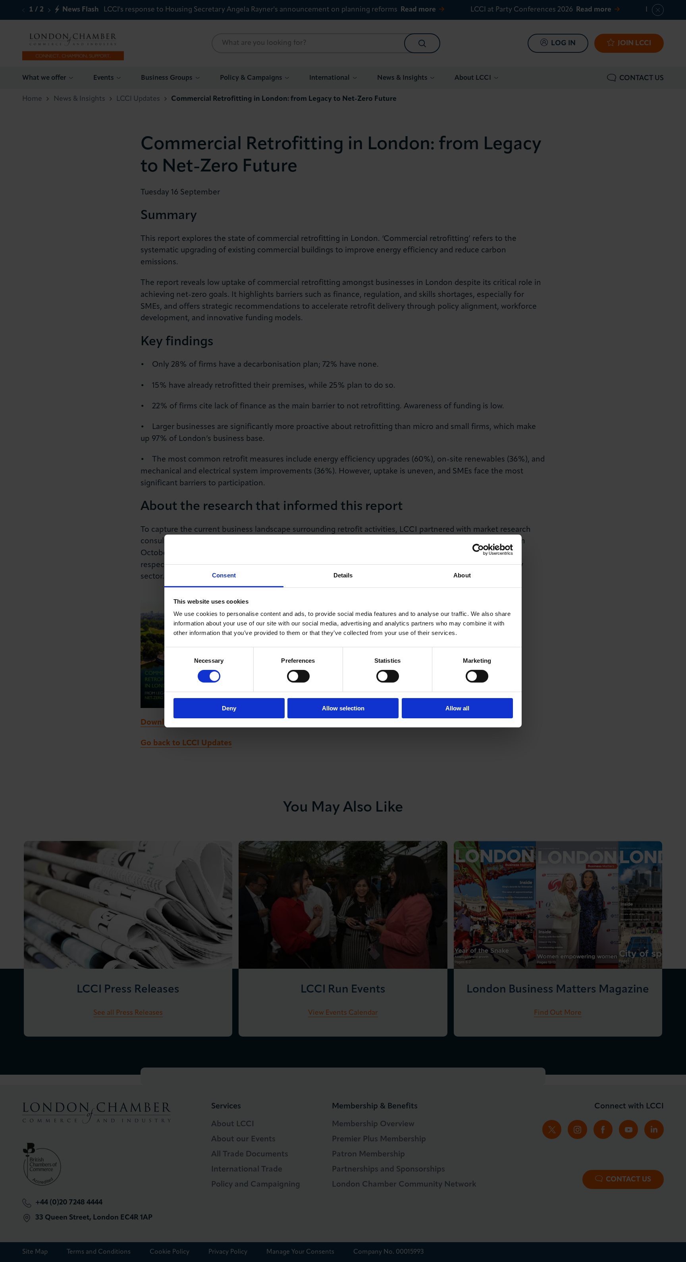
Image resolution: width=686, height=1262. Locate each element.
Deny (229, 708)
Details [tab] (343, 575)
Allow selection (343, 708)
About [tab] (462, 575)
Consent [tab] (224, 575)
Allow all (457, 708)
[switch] (298, 676)
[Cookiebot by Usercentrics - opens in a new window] (478, 549)
